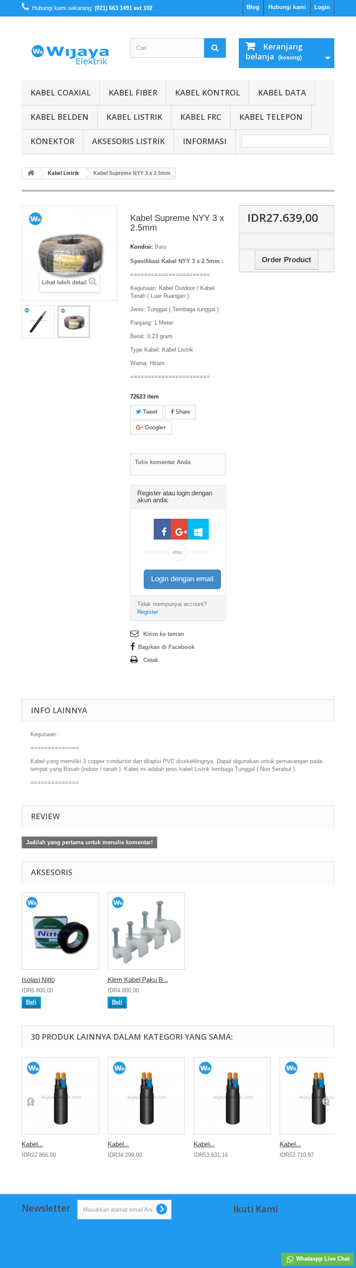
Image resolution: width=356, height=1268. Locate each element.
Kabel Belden (59, 117)
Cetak (150, 660)
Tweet (149, 411)
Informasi (205, 141)
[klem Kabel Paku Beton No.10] (146, 931)
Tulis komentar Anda (163, 462)
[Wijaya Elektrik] (69, 51)
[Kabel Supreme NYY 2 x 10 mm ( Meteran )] (232, 1095)
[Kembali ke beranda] (31, 173)
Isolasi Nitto (38, 979)
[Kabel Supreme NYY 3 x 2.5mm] (38, 322)
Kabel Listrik (134, 117)
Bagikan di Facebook (166, 647)
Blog (253, 7)
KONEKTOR (52, 141)
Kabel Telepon (271, 117)
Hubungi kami (287, 7)
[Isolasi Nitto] (60, 931)
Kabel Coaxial (60, 92)
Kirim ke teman (163, 634)
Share (182, 411)
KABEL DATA (282, 92)
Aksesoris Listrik (128, 141)
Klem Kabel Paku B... (138, 979)
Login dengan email (182, 579)
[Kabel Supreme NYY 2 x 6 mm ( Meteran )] (146, 1095)
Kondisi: (141, 247)
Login (322, 7)
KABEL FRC (200, 117)
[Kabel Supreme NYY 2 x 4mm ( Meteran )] (60, 1095)
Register (147, 612)
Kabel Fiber (133, 92)
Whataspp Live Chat (321, 1258)
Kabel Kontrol (207, 92)
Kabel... (32, 1144)
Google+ (154, 427)
